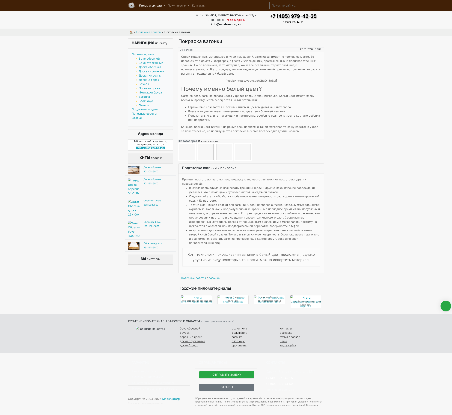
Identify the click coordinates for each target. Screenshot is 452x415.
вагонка (214, 278)
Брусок (144, 84)
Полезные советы (144, 113)
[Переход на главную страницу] (159, 20)
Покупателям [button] (177, 5)
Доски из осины (150, 75)
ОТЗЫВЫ (227, 387)
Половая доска (149, 88)
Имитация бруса (150, 92)
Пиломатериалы (143, 54)
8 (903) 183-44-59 (293, 22)
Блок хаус (146, 101)
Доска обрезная (150, 67)
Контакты (198, 5)
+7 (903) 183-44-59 (279, 384)
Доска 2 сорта (149, 79)
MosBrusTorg (171, 399)
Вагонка (144, 96)
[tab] (251, 169)
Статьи (137, 118)
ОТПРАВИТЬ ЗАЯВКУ (226, 374)
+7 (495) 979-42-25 (293, 16)
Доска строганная (151, 71)
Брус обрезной (149, 58)
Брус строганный (151, 63)
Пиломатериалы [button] (151, 5)
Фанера (144, 105)
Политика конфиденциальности (145, 403)
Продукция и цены (145, 109)
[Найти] (315, 5)
